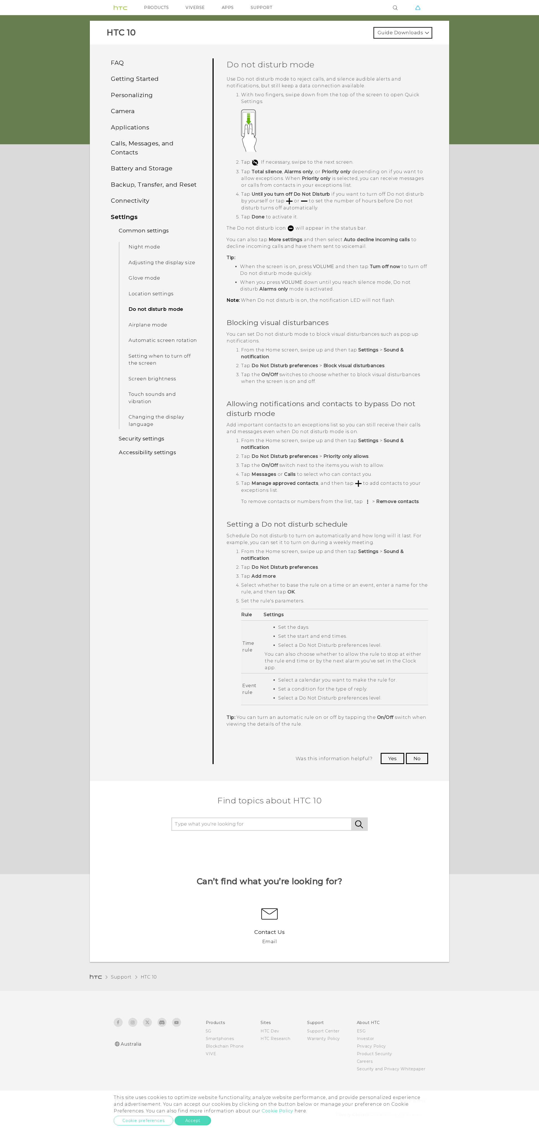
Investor (365, 1038)
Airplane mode (148, 325)
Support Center (323, 1031)
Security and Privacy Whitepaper (391, 1068)
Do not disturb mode (156, 309)
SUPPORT (261, 7)
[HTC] (120, 7)
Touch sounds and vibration (152, 397)
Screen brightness (152, 378)
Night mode (144, 247)
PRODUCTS (156, 7)
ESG (361, 1031)
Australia (131, 1044)
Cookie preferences (143, 1120)
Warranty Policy (323, 1038)
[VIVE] (417, 7)
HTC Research (275, 1038)
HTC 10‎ (149, 977)
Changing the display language (156, 420)
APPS (228, 7)
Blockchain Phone (225, 1046)
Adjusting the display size (162, 262)
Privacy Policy (371, 1046)
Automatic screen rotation (163, 340)
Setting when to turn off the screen (160, 359)
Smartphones (220, 1038)
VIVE (211, 1053)
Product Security (374, 1053)
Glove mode (144, 278)
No (417, 758)
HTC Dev (270, 1031)
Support (121, 977)
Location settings (151, 293)
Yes (392, 758)
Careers (365, 1061)
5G (208, 1031)
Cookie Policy (277, 1111)
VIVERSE (195, 7)
